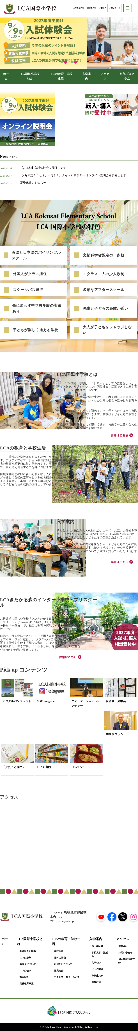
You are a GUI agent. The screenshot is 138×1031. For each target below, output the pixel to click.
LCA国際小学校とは (29, 76)
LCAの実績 (97, 969)
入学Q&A (96, 962)
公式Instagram (46, 701)
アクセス (105, 76)
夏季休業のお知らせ (33, 183)
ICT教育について (63, 964)
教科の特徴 (60, 957)
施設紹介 (24, 977)
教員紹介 (58, 970)
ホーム (6, 76)
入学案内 (86, 76)
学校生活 (58, 951)
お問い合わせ (114, 8)
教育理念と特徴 (28, 951)
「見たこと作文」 (13, 767)
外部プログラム (127, 76)
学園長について (28, 964)
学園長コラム (114, 734)
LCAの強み (25, 970)
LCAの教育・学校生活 (61, 76)
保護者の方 (91, 8)
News (8, 156)
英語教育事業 (27, 983)
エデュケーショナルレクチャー (85, 703)
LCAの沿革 (25, 957)
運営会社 (123, 946)
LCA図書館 (44, 767)
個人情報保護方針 (126, 961)
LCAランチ (78, 767)
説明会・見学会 (116, 701)
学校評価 (96, 982)
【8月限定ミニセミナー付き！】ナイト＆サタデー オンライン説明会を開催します (73, 175)
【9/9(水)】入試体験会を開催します (43, 168)
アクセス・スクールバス (67, 977)
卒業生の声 (97, 975)
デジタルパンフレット (16, 701)
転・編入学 (97, 946)
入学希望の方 (78, 8)
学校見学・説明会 (100, 954)
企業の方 (102, 8)
